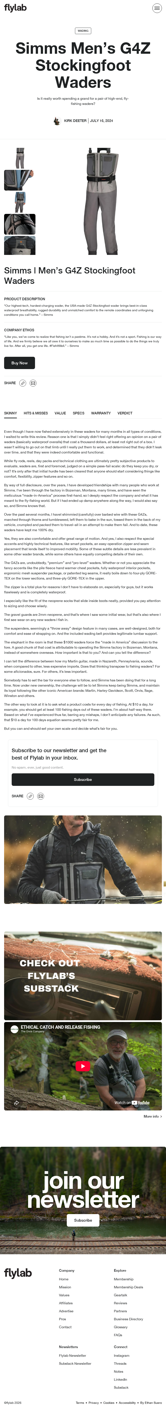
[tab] (10, 413)
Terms (80, 1402)
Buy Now (19, 363)
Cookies (108, 1402)
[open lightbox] (19, 158)
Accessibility (127, 1402)
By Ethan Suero (151, 1402)
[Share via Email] (33, 383)
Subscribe (83, 779)
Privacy (94, 1402)
